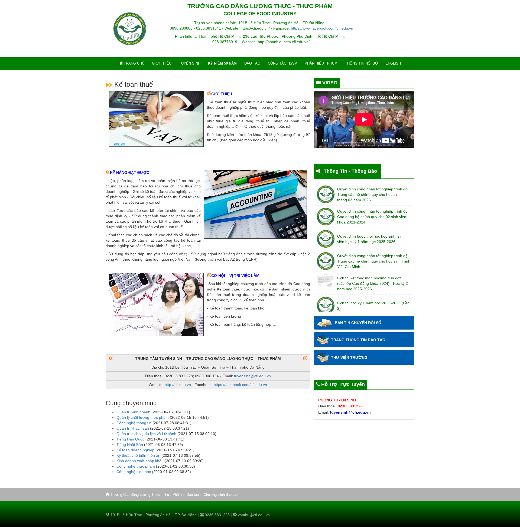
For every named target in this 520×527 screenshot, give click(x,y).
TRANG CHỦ (133, 63)
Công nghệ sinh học (133, 471)
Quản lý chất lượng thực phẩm (142, 417)
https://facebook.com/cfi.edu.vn (240, 384)
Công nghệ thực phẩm (135, 466)
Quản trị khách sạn (132, 428)
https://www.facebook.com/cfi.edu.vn (322, 28)
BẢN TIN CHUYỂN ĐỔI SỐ (358, 323)
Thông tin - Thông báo (350, 171)
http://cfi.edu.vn (178, 384)
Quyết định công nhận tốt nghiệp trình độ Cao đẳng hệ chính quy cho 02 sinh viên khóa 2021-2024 (372, 216)
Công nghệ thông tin (133, 423)
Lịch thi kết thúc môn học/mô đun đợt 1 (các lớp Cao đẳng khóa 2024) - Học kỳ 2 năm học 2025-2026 (372, 283)
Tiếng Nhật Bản (129, 444)
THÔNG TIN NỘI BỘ (361, 63)
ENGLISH (393, 63)
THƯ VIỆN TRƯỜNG (349, 357)
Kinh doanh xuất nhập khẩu (140, 461)
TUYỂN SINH (189, 63)
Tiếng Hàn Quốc (130, 439)
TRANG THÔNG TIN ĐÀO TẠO (358, 340)
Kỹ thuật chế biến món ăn (138, 455)
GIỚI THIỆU (161, 63)
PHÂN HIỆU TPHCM (321, 63)
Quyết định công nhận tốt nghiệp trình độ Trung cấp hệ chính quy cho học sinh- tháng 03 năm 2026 (372, 194)
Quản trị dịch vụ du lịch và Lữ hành (146, 434)
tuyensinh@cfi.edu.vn (252, 376)
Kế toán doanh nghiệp (135, 450)
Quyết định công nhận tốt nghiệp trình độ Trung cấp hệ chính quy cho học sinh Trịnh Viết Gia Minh (373, 261)
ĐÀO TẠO (252, 63)
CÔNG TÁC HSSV (282, 63)
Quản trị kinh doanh (133, 412)
